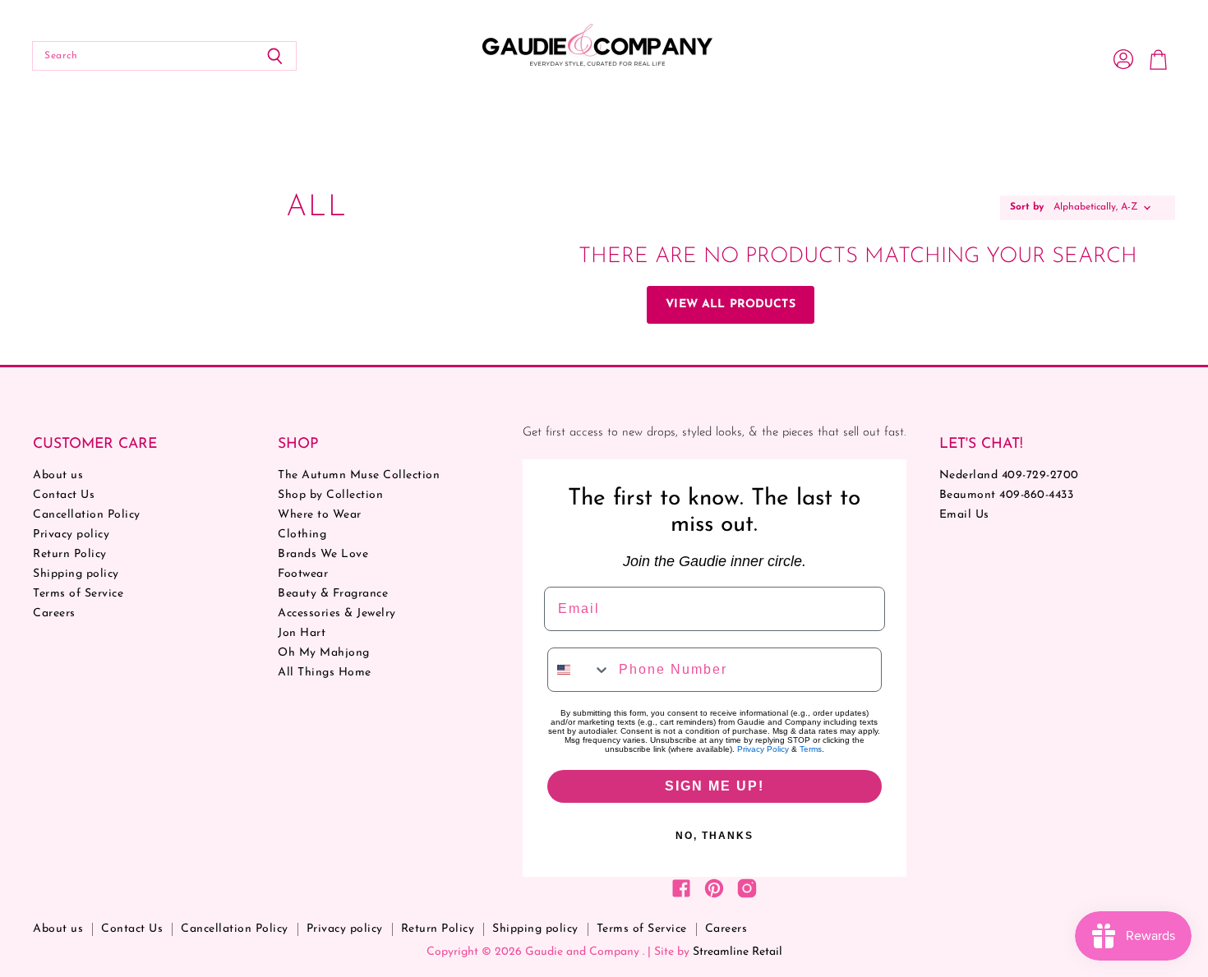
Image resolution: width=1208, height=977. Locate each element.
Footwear (303, 574)
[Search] (275, 56)
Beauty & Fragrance (333, 594)
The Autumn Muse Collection (359, 475)
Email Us (964, 515)
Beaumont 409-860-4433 (1006, 495)
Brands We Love (323, 554)
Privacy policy (71, 534)
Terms (811, 748)
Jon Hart (301, 633)
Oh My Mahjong (324, 653)
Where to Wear (320, 515)
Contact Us (64, 495)
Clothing (302, 534)
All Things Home (324, 672)
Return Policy (70, 554)
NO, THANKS (714, 835)
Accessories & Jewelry (337, 613)
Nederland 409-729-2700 (1009, 475)
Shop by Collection (330, 495)
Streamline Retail (737, 952)
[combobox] (579, 669)
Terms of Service (78, 594)
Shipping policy (76, 574)
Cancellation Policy (87, 515)
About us (58, 475)
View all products (730, 304)
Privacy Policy (763, 748)
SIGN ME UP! (714, 786)
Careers (54, 613)
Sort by (1027, 207)
